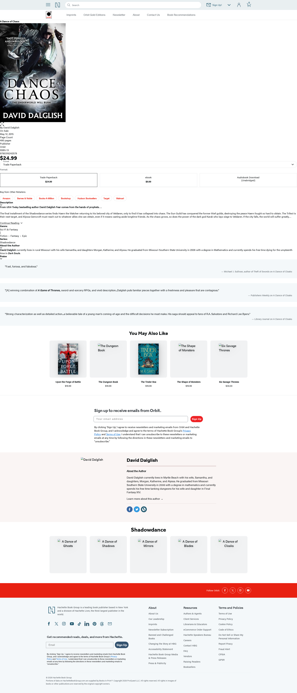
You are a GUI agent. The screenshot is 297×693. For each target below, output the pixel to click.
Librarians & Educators (195, 624)
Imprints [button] (71, 15)
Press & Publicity (157, 663)
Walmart (120, 198)
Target (106, 198)
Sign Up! (217, 5)
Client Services (191, 618)
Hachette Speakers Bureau (197, 634)
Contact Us (153, 15)
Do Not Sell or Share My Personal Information (231, 636)
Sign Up (196, 419)
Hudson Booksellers (87, 198)
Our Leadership (156, 618)
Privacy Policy (226, 618)
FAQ (185, 650)
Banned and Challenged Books (160, 636)
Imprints (152, 624)
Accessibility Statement (160, 649)
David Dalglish (11, 127)
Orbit (3, 147)
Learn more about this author (144, 498)
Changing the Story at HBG (162, 643)
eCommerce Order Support (197, 629)
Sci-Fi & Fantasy (9, 229)
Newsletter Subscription (160, 629)
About (136, 15)
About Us (153, 613)
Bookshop (66, 198)
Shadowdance (7, 242)
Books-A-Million (46, 198)
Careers (187, 640)
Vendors (187, 656)
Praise (3, 256)
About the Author (10, 245)
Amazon (6, 198)
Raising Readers (191, 661)
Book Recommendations (181, 15)
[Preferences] (229, 5)
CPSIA (222, 654)
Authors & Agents (192, 613)
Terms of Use (225, 613)
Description (6, 202)
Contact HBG (190, 645)
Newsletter (119, 15)
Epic (24, 236)
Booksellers (189, 666)
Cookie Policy (225, 624)
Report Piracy (225, 643)
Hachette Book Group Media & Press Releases (163, 656)
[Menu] (48, 4)
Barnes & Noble (24, 198)
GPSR (222, 659)
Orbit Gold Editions (94, 15)
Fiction (3, 236)
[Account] (239, 5)
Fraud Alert (224, 649)
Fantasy (15, 236)
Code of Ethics (226, 629)
